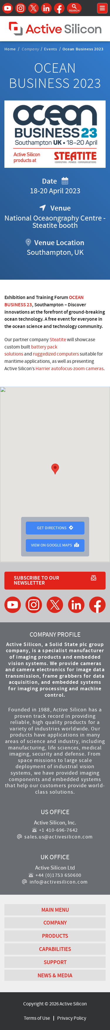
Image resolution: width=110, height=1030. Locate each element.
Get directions (52, 528)
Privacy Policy (71, 1018)
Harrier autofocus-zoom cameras (69, 368)
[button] (74, 8)
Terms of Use (37, 1018)
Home (10, 48)
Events (50, 48)
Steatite (58, 339)
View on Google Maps (52, 545)
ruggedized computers (56, 354)
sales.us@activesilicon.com (58, 837)
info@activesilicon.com (59, 882)
